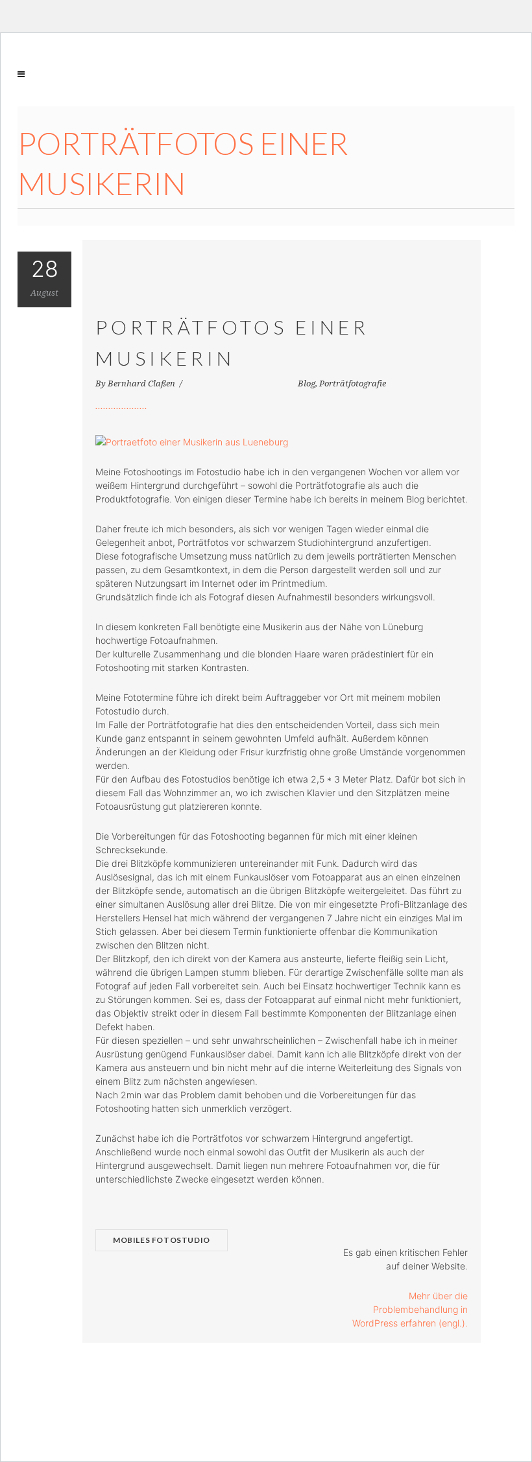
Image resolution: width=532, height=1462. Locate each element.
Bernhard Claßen (142, 383)
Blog (306, 383)
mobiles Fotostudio (161, 1240)
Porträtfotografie (352, 383)
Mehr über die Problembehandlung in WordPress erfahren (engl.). (410, 1309)
